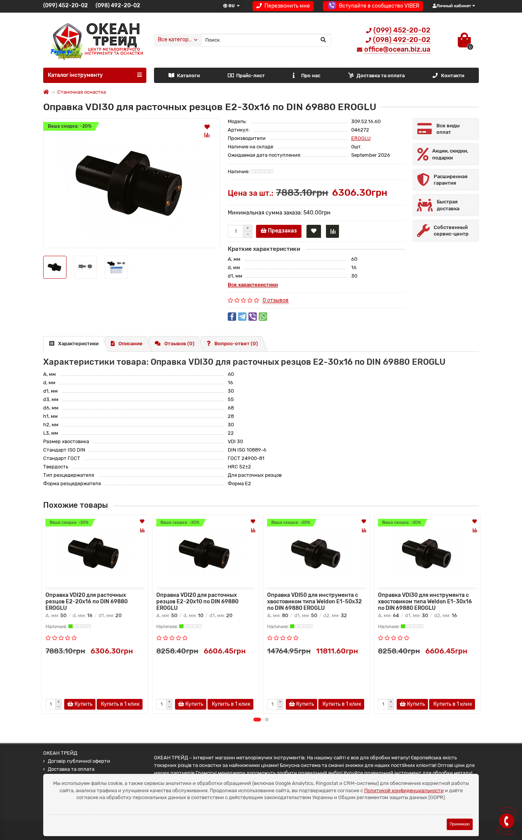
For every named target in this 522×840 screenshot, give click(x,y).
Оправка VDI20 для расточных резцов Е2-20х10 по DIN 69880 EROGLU (197, 601)
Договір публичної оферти (79, 761)
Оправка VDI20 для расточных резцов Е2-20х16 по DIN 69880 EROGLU (86, 601)
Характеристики (78, 343)
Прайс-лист (250, 75)
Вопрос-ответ (236, 343)
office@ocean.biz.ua (397, 49)
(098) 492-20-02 (118, 5)
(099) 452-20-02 (65, 5)
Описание (130, 343)
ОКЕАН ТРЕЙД (60, 753)
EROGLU (361, 138)
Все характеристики (253, 285)
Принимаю (460, 824)
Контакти (452, 75)
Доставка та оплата (381, 75)
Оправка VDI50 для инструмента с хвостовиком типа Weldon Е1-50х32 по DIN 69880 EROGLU (314, 601)
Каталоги (188, 75)
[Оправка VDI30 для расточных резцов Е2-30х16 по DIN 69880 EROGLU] (131, 183)
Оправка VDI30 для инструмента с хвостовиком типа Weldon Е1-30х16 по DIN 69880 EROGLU (425, 601)
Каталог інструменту (75, 75)
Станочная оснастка (81, 92)
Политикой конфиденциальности (404, 790)
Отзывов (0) (179, 343)
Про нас (310, 75)
